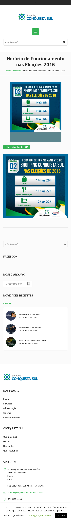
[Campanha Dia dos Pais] (11, 328)
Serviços (7, 403)
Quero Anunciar (11, 450)
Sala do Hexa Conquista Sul (33, 340)
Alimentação (10, 408)
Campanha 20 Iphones (29, 314)
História (7, 441)
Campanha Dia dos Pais (30, 327)
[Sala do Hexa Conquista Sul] (11, 342)
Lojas (6, 399)
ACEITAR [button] (61, 515)
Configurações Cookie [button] (40, 515)
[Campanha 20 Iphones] (11, 315)
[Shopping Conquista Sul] (35, 17)
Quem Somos (10, 436)
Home (8, 70)
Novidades (17, 70)
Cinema (7, 413)
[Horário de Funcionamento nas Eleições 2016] (35, 112)
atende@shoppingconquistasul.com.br (25, 492)
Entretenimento (11, 417)
